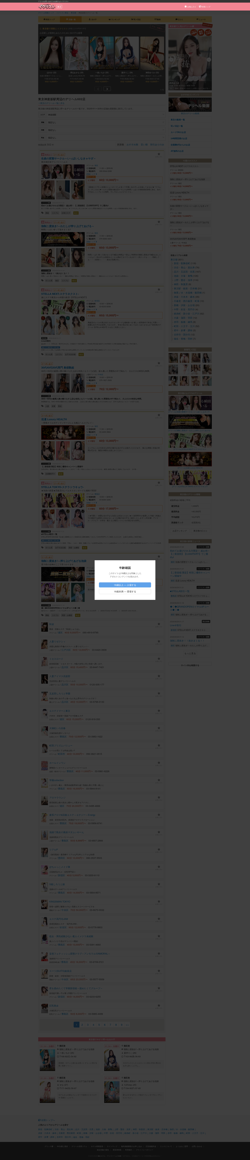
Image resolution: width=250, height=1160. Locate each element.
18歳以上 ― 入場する (125, 585)
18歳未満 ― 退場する (125, 591)
